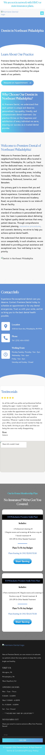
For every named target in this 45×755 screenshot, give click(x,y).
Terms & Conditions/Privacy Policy (23, 751)
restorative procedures (30, 226)
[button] (42, 13)
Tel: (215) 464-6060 (20, 340)
